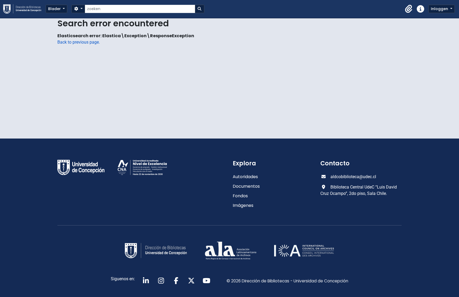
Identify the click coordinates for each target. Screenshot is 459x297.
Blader (55, 8)
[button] (409, 9)
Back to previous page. (78, 42)
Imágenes (243, 205)
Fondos (240, 196)
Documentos (246, 186)
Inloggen (440, 8)
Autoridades (245, 177)
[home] (24, 9)
